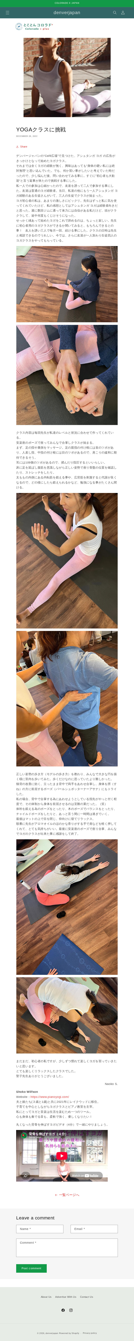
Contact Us (86, 1296)
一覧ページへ (69, 1195)
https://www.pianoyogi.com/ (50, 1097)
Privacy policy (90, 1333)
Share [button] (23, 146)
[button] (7, 13)
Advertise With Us (65, 1296)
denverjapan (52, 1333)
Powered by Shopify (69, 1333)
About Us (46, 1296)
